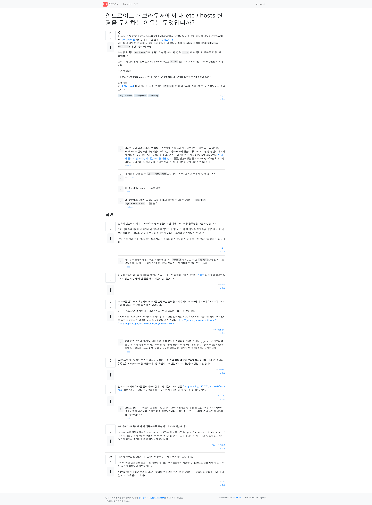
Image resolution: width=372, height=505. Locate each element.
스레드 (200, 274)
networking (153, 95)
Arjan (129, 165)
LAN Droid (128, 86)
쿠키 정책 (142, 498)
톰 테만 (222, 369)
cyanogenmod (140, 95)
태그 (136, 4)
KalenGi (130, 207)
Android (127, 4)
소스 (223, 99)
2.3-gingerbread (125, 95)
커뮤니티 (221, 396)
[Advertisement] (171, 121)
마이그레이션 (128, 39)
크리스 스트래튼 (218, 445)
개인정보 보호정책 (157, 498)
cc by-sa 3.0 (238, 498)
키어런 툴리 (220, 329)
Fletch (222, 284)
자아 (223, 248)
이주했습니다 (165, 39)
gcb (223, 95)
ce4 (223, 481)
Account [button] (261, 4)
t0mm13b (131, 177)
